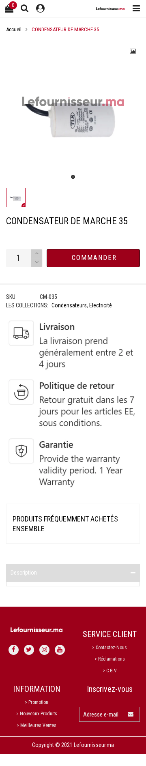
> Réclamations (109, 659)
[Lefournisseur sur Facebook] (14, 650)
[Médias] (133, 51)
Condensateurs (69, 305)
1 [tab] (73, 177)
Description (24, 572)
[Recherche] (24, 8)
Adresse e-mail (100, 714)
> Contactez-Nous (109, 647)
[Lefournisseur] (110, 8)
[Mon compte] (40, 8)
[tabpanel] (73, 111)
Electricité (100, 305)
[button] (36, 262)
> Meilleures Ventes (36, 725)
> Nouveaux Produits (36, 714)
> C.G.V (110, 671)
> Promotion (36, 702)
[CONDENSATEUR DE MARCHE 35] (73, 111)
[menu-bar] (134, 8)
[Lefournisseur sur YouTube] (60, 650)
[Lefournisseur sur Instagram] (44, 650)
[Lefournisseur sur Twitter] (29, 650)
